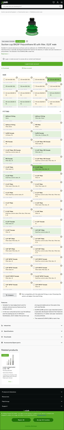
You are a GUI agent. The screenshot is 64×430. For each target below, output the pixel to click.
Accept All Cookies (43, 420)
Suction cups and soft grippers (8, 12)
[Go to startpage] (4, 2)
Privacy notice (42, 415)
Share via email (28, 68)
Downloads (6, 68)
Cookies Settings (31, 426)
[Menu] (62, 2)
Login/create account (32, 64)
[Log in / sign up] (58, 2)
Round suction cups (23, 12)
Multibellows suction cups (36, 12)
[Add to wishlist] (27, 41)
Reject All (21, 420)
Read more (4, 53)
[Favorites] (54, 2)
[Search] (61, 6)
